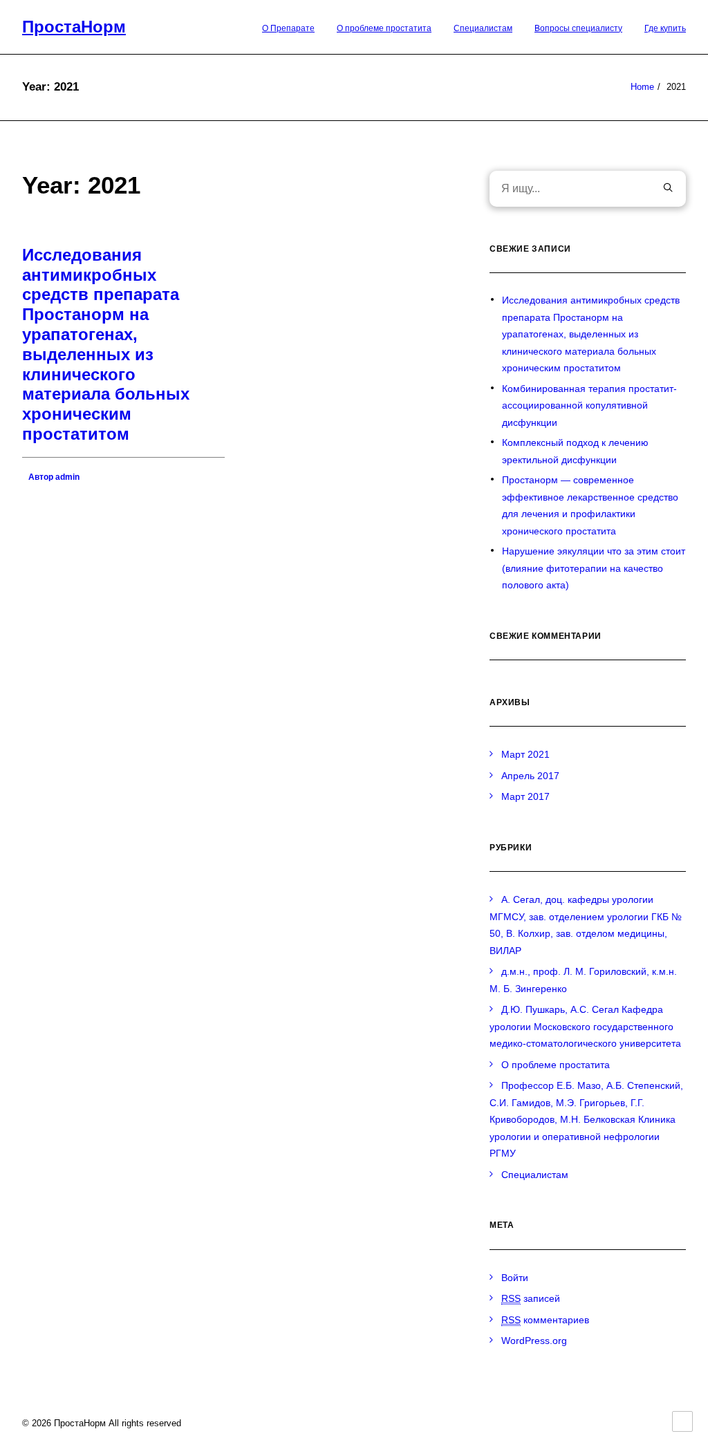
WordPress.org (534, 1340)
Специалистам (483, 28)
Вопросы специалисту (578, 28)
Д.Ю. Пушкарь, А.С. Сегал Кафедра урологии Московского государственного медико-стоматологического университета (585, 1026)
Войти (514, 1277)
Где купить (665, 28)
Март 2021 (525, 754)
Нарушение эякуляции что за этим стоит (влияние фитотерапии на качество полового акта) (593, 567)
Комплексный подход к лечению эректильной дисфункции (575, 451)
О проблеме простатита (384, 28)
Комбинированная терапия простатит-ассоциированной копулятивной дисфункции (589, 405)
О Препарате (288, 28)
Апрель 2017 (530, 775)
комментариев (545, 1319)
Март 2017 (525, 796)
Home (642, 87)
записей (530, 1298)
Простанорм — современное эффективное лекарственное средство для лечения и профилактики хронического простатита (590, 505)
